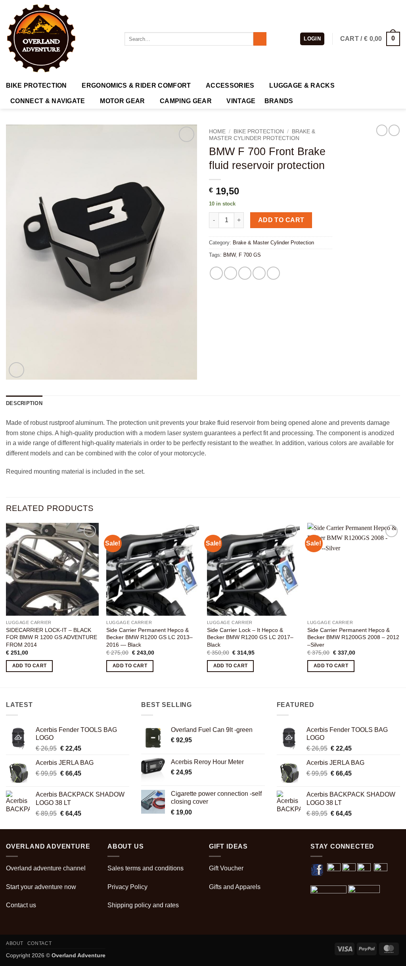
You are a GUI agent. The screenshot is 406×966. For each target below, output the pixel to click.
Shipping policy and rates (143, 905)
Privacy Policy (127, 886)
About (14, 943)
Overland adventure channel (46, 868)
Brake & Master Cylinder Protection (262, 135)
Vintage (240, 101)
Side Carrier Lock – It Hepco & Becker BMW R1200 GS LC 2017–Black (250, 637)
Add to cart (281, 220)
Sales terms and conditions (145, 868)
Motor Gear (122, 101)
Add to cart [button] (29, 665)
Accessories (230, 85)
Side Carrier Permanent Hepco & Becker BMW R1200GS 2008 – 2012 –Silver (353, 637)
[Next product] (381, 130)
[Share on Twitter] (230, 273)
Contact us (21, 905)
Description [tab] (24, 403)
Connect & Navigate (47, 101)
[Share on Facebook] (216, 273)
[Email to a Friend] (244, 273)
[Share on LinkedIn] (273, 273)
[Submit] (259, 39)
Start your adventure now (41, 886)
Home (217, 131)
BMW (229, 255)
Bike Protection (36, 85)
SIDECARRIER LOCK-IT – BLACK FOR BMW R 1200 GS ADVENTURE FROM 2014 (51, 637)
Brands (278, 101)
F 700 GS (250, 255)
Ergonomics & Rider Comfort (136, 85)
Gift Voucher (226, 868)
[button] (312, 39)
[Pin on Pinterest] (259, 273)
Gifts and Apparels (234, 886)
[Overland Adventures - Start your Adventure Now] (59, 39)
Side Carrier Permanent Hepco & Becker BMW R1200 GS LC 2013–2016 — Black (149, 637)
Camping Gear (186, 101)
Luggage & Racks (302, 85)
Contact (39, 943)
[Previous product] (394, 130)
